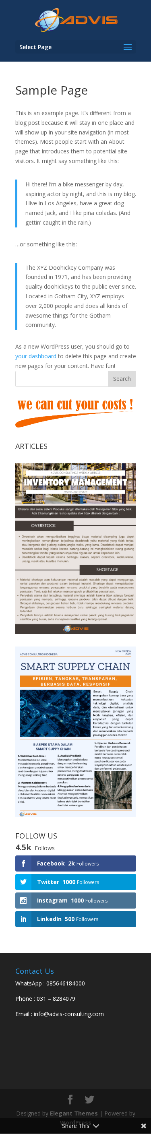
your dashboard (35, 356)
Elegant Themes (74, 1113)
